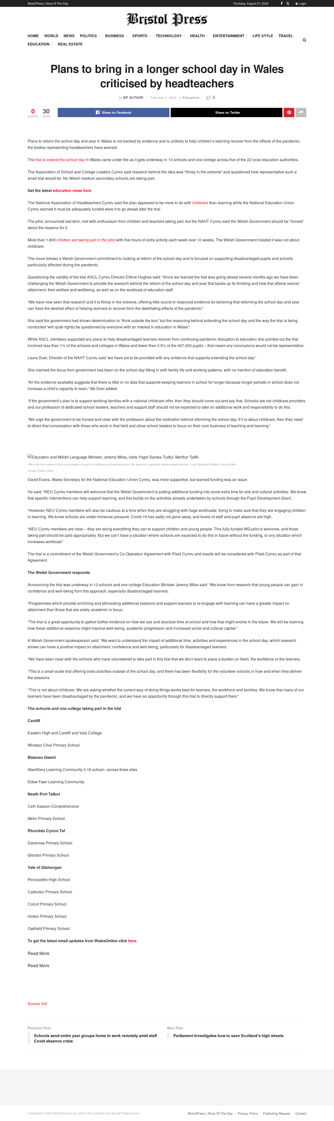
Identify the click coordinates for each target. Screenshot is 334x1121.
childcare (199, 202)
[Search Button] (304, 40)
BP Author (133, 97)
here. (132, 940)
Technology (169, 35)
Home (33, 35)
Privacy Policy (248, 1113)
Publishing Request (276, 1113)
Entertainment (228, 35)
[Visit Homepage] (167, 19)
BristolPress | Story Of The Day (48, 3)
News (69, 35)
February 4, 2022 (164, 97)
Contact (300, 1113)
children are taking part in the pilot (86, 240)
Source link (37, 1003)
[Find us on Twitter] (287, 3)
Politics (88, 35)
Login (302, 3)
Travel (285, 35)
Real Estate (70, 44)
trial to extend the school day (60, 159)
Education (38, 44)
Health (197, 35)
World (51, 35)
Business (114, 35)
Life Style (263, 35)
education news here (72, 190)
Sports (139, 35)
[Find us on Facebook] (282, 3)
